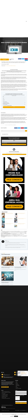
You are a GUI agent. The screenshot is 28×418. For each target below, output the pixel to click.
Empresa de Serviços (9, 232)
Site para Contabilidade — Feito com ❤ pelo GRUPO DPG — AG (20, 410)
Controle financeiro (12, 231)
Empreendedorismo (5, 232)
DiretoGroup (23, 231)
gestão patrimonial (15, 233)
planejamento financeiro (4, 235)
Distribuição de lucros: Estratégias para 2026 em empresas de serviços (21, 223)
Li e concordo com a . (20, 395)
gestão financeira (7, 233)
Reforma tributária (3, 236)
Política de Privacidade (22, 395)
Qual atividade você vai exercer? (6, 103)
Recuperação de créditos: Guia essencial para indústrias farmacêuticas (9, 223)
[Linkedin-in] (4, 387)
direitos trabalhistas (21, 231)
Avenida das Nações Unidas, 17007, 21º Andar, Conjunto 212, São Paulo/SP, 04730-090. (8, 377)
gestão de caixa (22, 232)
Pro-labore (21, 235)
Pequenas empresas (22, 234)
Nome (3, 96)
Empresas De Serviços (13, 232)
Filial (3, 376)
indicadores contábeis (4, 234)
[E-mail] (2, 374)
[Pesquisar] (26, 131)
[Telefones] (15, 372)
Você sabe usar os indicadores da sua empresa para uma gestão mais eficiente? (24, 373)
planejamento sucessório (10, 235)
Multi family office (14, 234)
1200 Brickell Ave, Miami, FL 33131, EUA (8, 408)
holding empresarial (23, 233)
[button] (26, 21)
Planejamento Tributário (16, 235)
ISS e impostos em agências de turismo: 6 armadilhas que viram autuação (22, 218)
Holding (21, 233)
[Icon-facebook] (1, 387)
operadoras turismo (20, 234)
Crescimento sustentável (17, 231)
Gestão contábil (19, 232)
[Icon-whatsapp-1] (8, 387)
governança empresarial (18, 233)
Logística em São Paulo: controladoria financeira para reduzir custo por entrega (9, 213)
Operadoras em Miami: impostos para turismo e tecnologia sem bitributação (9, 218)
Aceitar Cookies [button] (16, 416)
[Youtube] (5, 387)
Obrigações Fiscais (17, 234)
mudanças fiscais (11, 234)
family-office (17, 232)
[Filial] (2, 377)
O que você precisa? (5, 101)
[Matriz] (15, 374)
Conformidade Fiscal (8, 231)
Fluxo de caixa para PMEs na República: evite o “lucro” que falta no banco (21, 213)
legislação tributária (8, 234)
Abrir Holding (2, 231)
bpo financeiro (4, 231)
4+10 (15, 400)
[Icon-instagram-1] (3, 387)
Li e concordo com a (7, 105)
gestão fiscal (11, 233)
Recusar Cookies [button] (12, 416)
